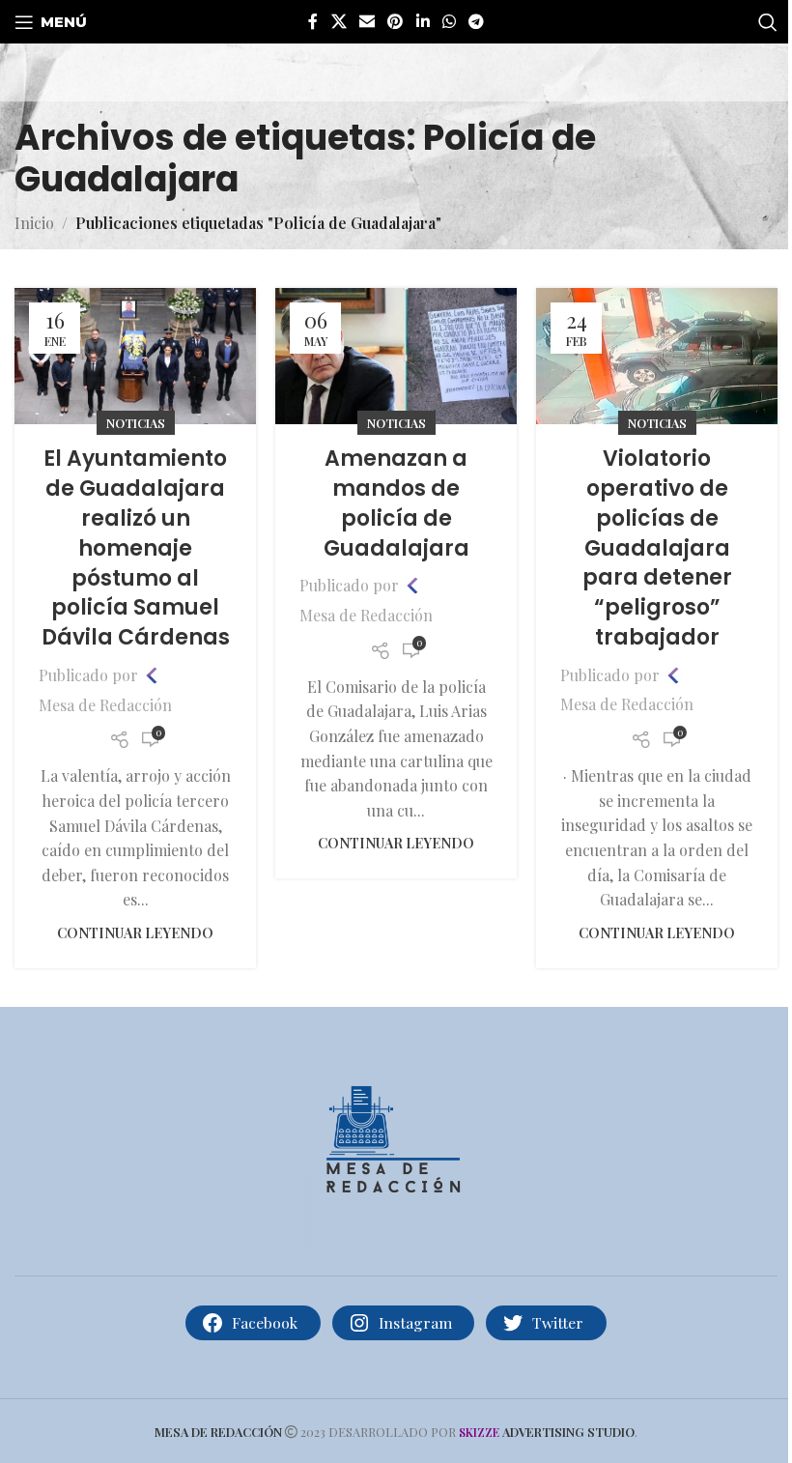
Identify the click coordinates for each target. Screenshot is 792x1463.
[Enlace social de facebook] (313, 21)
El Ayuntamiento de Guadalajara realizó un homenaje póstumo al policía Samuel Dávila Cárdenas (136, 548)
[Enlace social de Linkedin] (423, 21)
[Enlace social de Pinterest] (396, 21)
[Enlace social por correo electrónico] (367, 21)
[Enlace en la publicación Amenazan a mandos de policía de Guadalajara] (396, 356)
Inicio (34, 223)
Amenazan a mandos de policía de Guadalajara (396, 503)
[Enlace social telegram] (477, 21)
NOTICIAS (135, 423)
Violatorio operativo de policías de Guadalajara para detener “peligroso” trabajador (657, 548)
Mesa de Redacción (105, 705)
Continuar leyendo (135, 932)
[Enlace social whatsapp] (449, 21)
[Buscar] (768, 22)
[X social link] (339, 21)
